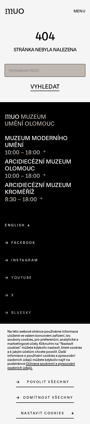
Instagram (25, 260)
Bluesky (21, 312)
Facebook (23, 243)
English (15, 225)
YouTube (22, 278)
